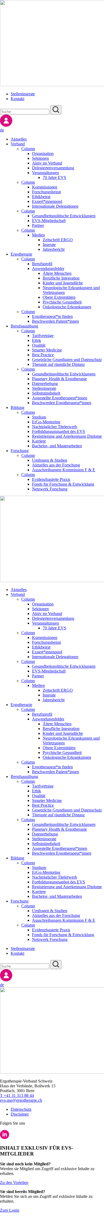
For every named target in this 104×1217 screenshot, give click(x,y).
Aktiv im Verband (47, 163)
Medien (38, 235)
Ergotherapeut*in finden (52, 316)
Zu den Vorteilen (14, 1182)
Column (28, 148)
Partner (38, 225)
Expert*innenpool (47, 201)
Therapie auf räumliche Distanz (58, 364)
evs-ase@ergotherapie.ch (21, 1100)
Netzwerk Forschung (49, 489)
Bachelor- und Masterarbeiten (57, 446)
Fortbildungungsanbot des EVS (58, 431)
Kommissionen (44, 187)
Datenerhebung (45, 383)
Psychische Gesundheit (62, 302)
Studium (39, 417)
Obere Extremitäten (59, 297)
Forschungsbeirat (46, 192)
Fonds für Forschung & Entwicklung (63, 484)
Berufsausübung (24, 326)
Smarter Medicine (47, 350)
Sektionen (40, 158)
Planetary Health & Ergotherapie (59, 378)
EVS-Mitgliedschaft (49, 220)
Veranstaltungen (45, 172)
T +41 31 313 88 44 (17, 1095)
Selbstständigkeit (46, 393)
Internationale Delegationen (55, 206)
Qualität (38, 345)
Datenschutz (21, 1109)
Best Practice (43, 355)
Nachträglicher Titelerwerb (54, 426)
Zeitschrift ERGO (58, 239)
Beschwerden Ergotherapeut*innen (61, 402)
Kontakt (17, 98)
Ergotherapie (21, 254)
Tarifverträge (43, 335)
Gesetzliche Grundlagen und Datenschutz (67, 359)
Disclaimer (20, 1114)
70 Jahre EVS (54, 177)
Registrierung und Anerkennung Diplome (67, 436)
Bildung (17, 407)
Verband (18, 144)
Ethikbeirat (41, 196)
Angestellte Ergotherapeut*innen (59, 398)
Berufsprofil (42, 263)
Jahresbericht (54, 249)
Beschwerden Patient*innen (55, 321)
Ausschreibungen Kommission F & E (63, 470)
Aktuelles (19, 139)
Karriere (39, 441)
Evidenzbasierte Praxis (51, 479)
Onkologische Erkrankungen (67, 307)
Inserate (49, 244)
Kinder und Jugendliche (63, 283)
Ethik (36, 340)
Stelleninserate (23, 94)
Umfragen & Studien (49, 460)
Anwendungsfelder (48, 268)
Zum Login (9, 1210)
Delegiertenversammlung (53, 168)
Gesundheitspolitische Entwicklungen (63, 216)
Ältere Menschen (57, 273)
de (2, 130)
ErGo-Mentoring (46, 422)
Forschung (20, 450)
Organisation (43, 153)
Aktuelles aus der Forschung (56, 465)
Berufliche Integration (61, 278)
